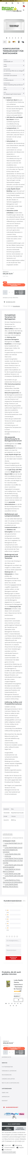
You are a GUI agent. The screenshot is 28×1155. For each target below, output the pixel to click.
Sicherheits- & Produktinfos (13, 838)
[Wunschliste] (23, 3)
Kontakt (5, 1100)
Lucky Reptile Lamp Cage (13, 873)
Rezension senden (13, 958)
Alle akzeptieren (14, 1124)
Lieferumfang (8, 834)
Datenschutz (6, 1057)
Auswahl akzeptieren (20, 1128)
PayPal (21, 1147)
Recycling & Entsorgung (10, 1083)
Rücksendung (7, 1074)
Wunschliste (10, 302)
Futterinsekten (7, 1066)
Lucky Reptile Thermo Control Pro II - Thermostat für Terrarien (18, 984)
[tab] (8, 834)
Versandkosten (16, 306)
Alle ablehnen (7, 1128)
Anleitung (8, 856)
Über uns (5, 1092)
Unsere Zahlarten (8, 1079)
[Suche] (18, 3)
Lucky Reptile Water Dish (13, 854)
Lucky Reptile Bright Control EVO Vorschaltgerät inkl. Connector (12, 850)
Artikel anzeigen (18, 1000)
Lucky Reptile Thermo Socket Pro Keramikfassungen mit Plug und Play (13, 860)
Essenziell (8, 1145)
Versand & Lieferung (9, 1070)
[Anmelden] (6, 3)
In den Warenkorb (21, 292)
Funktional (8, 1149)
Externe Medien (10, 1147)
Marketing (18, 1145)
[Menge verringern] (12, 292)
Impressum (5, 1096)
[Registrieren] (12, 3)
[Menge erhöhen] (9, 292)
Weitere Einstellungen (9, 1152)
